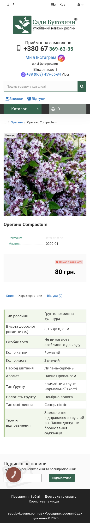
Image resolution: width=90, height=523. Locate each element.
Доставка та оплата (61, 496)
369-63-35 (48, 49)
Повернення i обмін (26, 496)
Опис (10, 295)
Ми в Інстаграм (40, 57)
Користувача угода (44, 501)
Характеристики (30, 295)
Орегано (17, 122)
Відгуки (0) (54, 295)
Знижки (16, 98)
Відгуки (38, 98)
